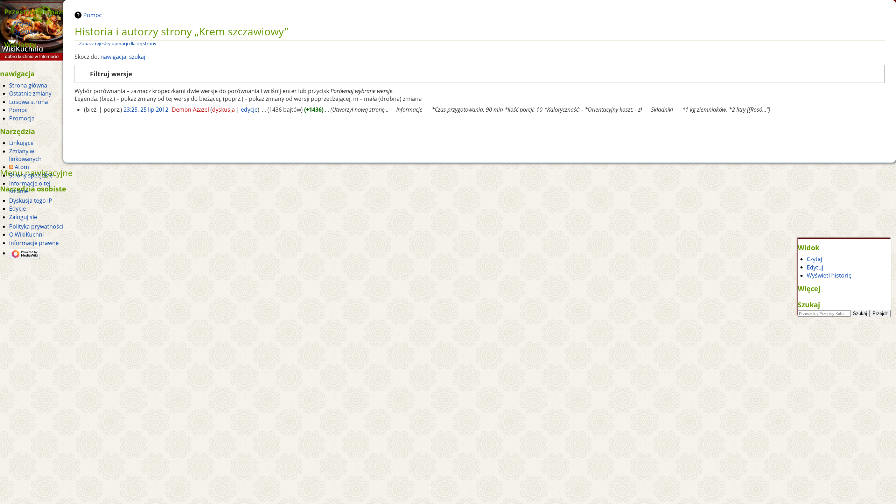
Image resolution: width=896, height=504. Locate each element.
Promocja (22, 118)
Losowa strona (28, 102)
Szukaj (809, 304)
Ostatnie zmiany (30, 93)
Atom (22, 167)
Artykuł (22, 23)
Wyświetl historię (829, 275)
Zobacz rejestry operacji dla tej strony (117, 43)
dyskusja (223, 109)
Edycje (17, 208)
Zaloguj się (23, 217)
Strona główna (28, 85)
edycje (249, 109)
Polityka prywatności (36, 226)
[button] (479, 74)
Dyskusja (25, 31)
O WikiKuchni (26, 234)
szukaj (137, 57)
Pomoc (92, 15)
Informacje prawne (34, 243)
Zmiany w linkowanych (25, 155)
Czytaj (814, 259)
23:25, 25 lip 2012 (146, 109)
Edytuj (815, 267)
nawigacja (113, 57)
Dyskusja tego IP (30, 200)
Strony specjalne (31, 175)
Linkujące (21, 143)
